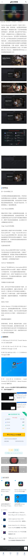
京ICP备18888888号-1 (16, 549)
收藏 (11, 450)
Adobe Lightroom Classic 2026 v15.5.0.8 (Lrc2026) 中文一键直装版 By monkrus (17, 521)
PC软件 (14, 21)
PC (10, 554)
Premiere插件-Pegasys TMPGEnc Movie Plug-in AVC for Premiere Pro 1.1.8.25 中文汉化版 (17, 515)
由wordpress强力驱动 (15, 547)
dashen (22, 14)
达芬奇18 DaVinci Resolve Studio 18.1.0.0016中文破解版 (7, 491)
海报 (17, 450)
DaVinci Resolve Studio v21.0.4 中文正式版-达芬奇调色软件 (20, 491)
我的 (24, 554)
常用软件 (6, 14)
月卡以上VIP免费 (15, 435)
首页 (9, 21)
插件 (17, 554)
